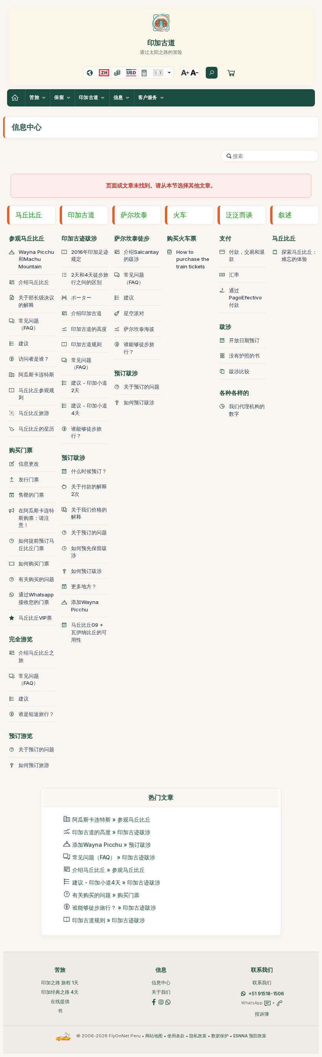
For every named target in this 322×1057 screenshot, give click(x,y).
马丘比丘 (28, 215)
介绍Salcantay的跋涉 (141, 255)
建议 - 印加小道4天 (89, 409)
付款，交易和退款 (247, 255)
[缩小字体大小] (194, 72)
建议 (23, 343)
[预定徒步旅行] (231, 72)
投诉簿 (262, 1014)
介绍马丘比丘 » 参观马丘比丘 (108, 869)
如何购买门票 (33, 563)
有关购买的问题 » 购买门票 (105, 895)
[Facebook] (153, 1002)
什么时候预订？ (89, 471)
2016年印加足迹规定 (89, 255)
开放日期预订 (244, 340)
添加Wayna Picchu (85, 606)
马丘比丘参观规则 (36, 394)
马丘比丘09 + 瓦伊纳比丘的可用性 (89, 632)
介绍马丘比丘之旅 (36, 656)
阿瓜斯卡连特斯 (36, 374)
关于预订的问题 (36, 749)
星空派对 (134, 313)
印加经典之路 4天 (60, 992)
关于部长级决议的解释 (36, 301)
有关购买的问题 (36, 579)
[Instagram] (161, 1002)
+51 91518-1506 (266, 993)
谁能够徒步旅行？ (86, 432)
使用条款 (176, 1036)
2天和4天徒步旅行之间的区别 (89, 278)
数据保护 (220, 1036)
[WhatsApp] (168, 1002)
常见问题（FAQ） (28, 324)
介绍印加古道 (86, 313)
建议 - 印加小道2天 (89, 386)
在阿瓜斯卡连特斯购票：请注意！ (36, 517)
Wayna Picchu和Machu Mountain (36, 259)
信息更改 (28, 464)
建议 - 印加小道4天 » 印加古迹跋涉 (116, 882)
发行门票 (28, 479)
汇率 (234, 275)
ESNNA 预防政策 (249, 1036)
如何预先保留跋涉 (89, 552)
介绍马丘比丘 (33, 282)
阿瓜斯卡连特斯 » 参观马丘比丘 (111, 819)
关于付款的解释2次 (89, 490)
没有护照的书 (244, 355)
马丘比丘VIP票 (35, 618)
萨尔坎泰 (134, 215)
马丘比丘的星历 (36, 429)
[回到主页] (16, 97)
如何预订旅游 (33, 765)
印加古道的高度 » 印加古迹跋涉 (111, 832)
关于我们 (161, 992)
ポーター (81, 297)
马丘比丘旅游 (33, 413)
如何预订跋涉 (86, 571)
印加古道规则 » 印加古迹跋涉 (108, 920)
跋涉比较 (239, 371)
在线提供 (60, 1001)
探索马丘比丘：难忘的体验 (299, 255)
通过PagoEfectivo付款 (245, 297)
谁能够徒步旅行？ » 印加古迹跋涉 (114, 907)
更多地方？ (84, 586)
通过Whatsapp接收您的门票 (36, 598)
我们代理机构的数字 (247, 410)
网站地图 (154, 1036)
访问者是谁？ (33, 359)
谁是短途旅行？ (36, 714)
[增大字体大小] (185, 72)
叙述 (285, 215)
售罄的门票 (31, 495)
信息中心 (161, 982)
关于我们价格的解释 (89, 513)
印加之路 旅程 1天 (60, 982)
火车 (180, 215)
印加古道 (81, 215)
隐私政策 (198, 1036)
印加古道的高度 (89, 329)
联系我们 (261, 982)
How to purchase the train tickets (192, 259)
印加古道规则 (86, 344)
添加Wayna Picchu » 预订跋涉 (111, 844)
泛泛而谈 (239, 215)
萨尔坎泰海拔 (139, 329)
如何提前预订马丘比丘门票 (36, 544)
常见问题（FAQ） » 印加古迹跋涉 (113, 857)
